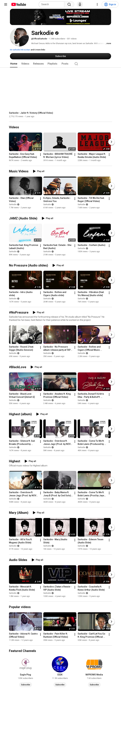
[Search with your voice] (80, 4)
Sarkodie (13, 204)
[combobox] (52, 4)
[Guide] (6, 4)
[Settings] (97, 4)
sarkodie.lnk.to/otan (21, 50)
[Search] (69, 4)
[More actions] (40, 155)
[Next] (111, 142)
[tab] (13, 64)
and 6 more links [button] (38, 50)
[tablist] (60, 64)
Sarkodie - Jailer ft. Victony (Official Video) (31, 113)
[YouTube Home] (18, 4)
